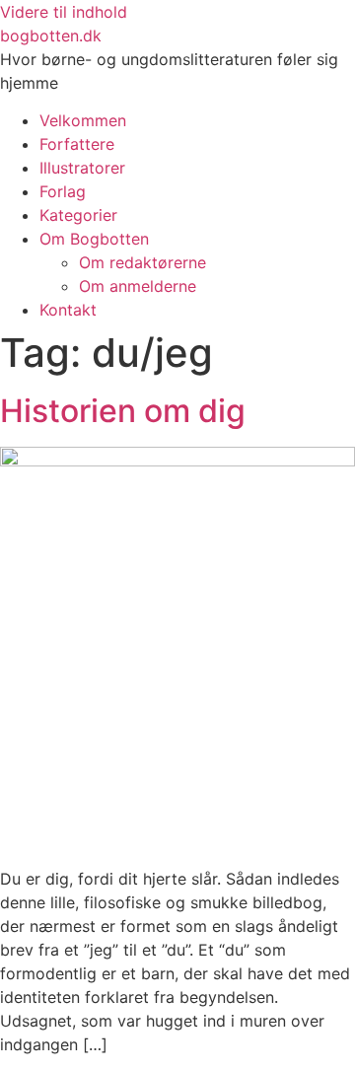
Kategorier (78, 215)
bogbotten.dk (51, 35)
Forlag (62, 191)
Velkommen (82, 120)
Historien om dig (123, 411)
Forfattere (76, 144)
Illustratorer (82, 168)
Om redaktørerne (142, 262)
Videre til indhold (63, 12)
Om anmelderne (137, 286)
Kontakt (68, 310)
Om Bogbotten (94, 239)
